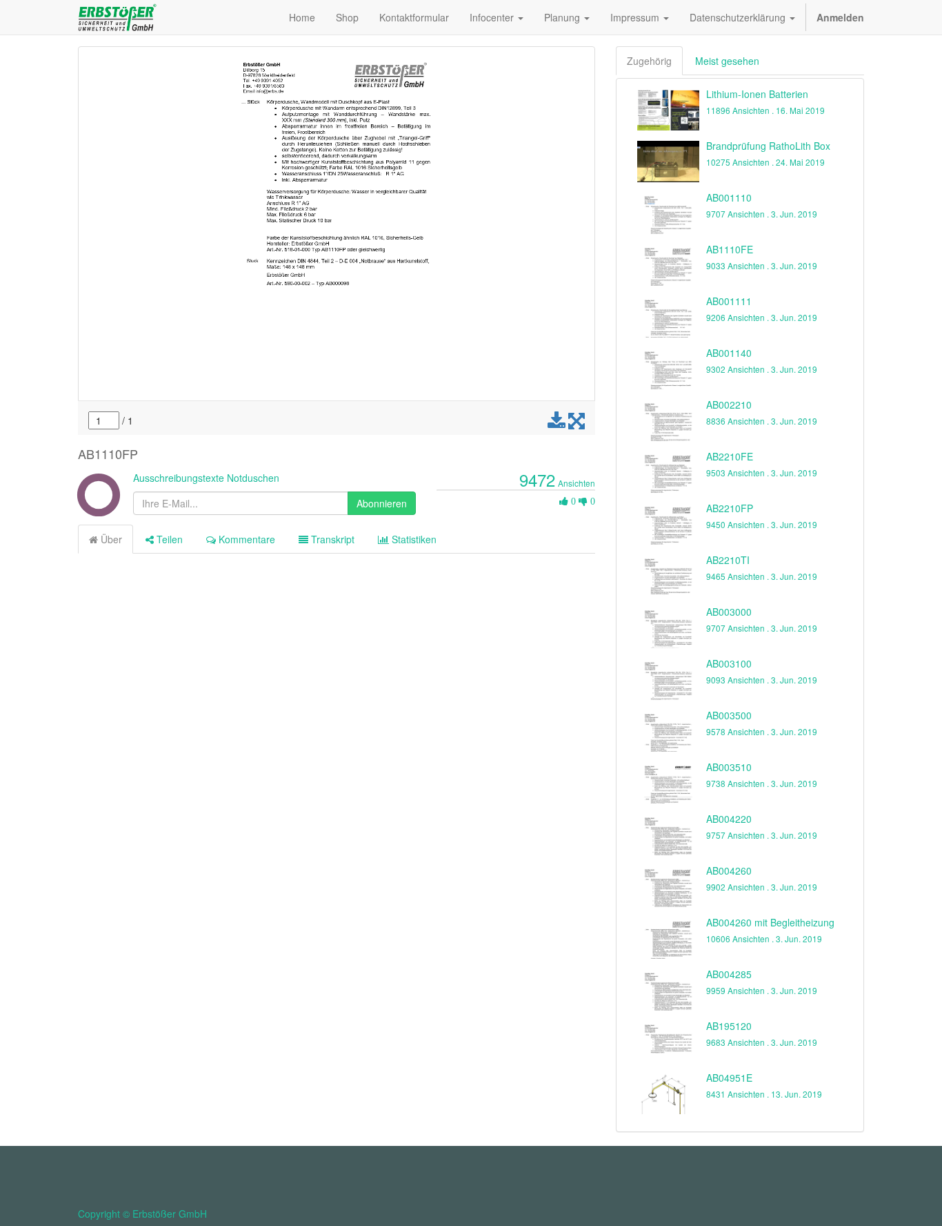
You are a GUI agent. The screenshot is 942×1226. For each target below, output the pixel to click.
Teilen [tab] (168, 539)
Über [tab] (110, 539)
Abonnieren (382, 503)
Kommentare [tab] (245, 539)
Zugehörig (649, 61)
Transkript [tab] (331, 539)
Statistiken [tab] (413, 539)
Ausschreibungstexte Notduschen (206, 478)
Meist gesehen (727, 61)
